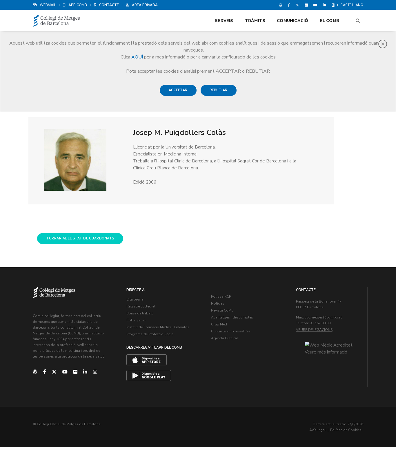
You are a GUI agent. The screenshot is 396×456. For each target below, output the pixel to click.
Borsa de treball (139, 313)
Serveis (224, 20)
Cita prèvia (134, 299)
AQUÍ (137, 57)
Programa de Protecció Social (150, 334)
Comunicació (292, 20)
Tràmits (255, 20)
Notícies (217, 303)
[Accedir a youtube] (315, 5)
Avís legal (317, 430)
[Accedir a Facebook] (289, 5)
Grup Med (219, 324)
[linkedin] (85, 372)
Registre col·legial (140, 306)
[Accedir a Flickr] (306, 5)
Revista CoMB (222, 310)
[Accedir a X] (297, 5)
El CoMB (329, 20)
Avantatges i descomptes (232, 317)
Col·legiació (136, 320)
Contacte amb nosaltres (230, 331)
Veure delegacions (314, 329)
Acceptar (178, 90)
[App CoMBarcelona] (146, 359)
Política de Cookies (346, 430)
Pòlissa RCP (221, 296)
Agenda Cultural (224, 338)
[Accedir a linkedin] (324, 5)
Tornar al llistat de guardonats (80, 238)
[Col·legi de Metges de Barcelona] (56, 21)
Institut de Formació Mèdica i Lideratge (157, 327)
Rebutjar (219, 90)
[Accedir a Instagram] (332, 5)
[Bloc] (281, 5)
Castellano (351, 5)
